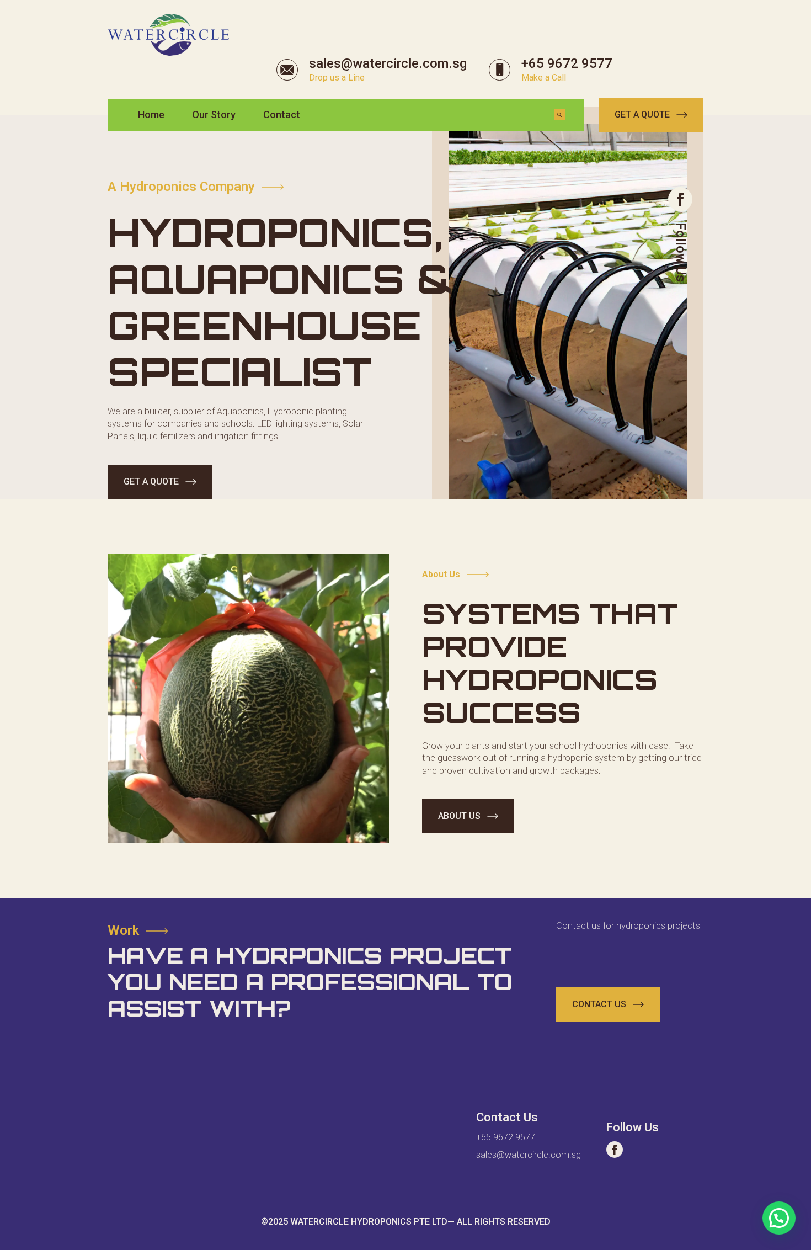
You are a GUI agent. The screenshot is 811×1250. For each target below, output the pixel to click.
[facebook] (680, 199)
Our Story (214, 114)
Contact (281, 114)
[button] (779, 1218)
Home (151, 114)
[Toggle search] (559, 114)
